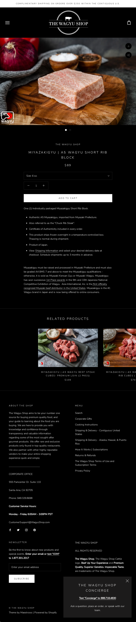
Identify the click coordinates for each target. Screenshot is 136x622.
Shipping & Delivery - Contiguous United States (97, 432)
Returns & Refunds (85, 455)
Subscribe (21, 578)
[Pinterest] (34, 530)
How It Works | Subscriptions (91, 449)
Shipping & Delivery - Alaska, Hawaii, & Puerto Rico (100, 441)
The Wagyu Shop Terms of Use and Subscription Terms (94, 463)
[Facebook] (10, 530)
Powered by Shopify (45, 612)
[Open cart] (129, 23)
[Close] (127, 580)
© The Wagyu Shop (22, 608)
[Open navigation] (7, 22)
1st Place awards (55, 280)
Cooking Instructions (86, 424)
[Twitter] (18, 530)
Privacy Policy (82, 470)
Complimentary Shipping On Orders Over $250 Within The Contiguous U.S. (68, 3)
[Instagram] (26, 530)
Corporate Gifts (83, 418)
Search (79, 413)
